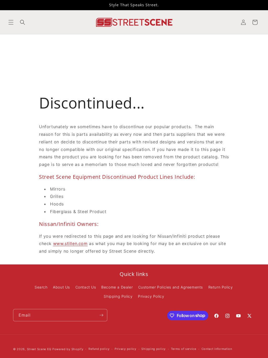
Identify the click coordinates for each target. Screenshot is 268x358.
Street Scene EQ (39, 349)
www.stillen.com (70, 243)
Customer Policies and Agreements (170, 287)
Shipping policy (153, 349)
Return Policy (220, 287)
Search (41, 287)
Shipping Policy (118, 296)
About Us (61, 287)
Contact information (217, 349)
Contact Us (85, 287)
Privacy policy (125, 349)
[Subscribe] (101, 315)
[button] (11, 22)
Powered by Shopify (67, 349)
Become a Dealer (117, 287)
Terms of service (183, 349)
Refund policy (98, 349)
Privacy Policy (151, 296)
